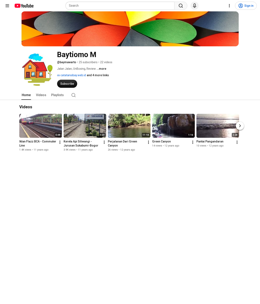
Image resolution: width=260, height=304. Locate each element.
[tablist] (130, 95)
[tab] (26, 95)
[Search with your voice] (195, 6)
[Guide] (7, 5)
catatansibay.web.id (73, 75)
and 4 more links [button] (98, 75)
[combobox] (121, 5)
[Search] (180, 6)
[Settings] (229, 5)
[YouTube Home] (23, 5)
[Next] (240, 126)
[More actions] (60, 142)
